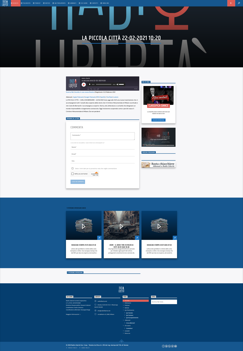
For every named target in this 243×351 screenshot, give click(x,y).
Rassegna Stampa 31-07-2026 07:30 (83, 245)
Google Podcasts (90, 97)
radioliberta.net (102, 301)
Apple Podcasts (78, 97)
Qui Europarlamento (132, 318)
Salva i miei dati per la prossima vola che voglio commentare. (96, 168)
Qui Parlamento (60, 3)
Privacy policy (72, 348)
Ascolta (15, 3)
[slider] (121, 84)
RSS (98, 97)
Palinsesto (26, 3)
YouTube (109, 97)
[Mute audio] (88, 89)
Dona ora (106, 3)
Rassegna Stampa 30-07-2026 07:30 (159, 245)
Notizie (47, 3)
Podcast (38, 3)
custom (115, 97)
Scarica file (69, 92)
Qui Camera (129, 315)
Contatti (95, 3)
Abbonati (73, 3)
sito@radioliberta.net (104, 311)
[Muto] (117, 84)
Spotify (102, 97)
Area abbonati (130, 323)
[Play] (90, 84)
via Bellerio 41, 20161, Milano (106, 314)
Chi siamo (84, 3)
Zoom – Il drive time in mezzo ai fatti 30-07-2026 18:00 (122, 246)
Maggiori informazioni (158, 120)
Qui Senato (129, 313)
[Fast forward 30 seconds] (98, 89)
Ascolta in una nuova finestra (84, 92)
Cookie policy (85, 348)
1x (94, 89)
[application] (106, 84)
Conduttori (129, 328)
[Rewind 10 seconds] (91, 89)
